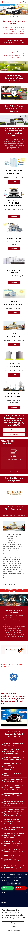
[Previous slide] (10, 16)
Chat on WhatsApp (6, 888)
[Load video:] (14, 716)
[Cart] (23, 2)
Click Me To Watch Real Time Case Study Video (14, 590)
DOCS (2, 895)
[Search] (21, 2)
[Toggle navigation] (26, 2)
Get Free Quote (20, 888)
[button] (14, 744)
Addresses (3, 902)
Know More (14, 434)
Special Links (4, 899)
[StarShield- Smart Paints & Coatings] (5, 2)
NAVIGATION (4, 892)
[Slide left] (10, 471)
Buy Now (14, 430)
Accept (13, 923)
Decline (13, 927)
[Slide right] (17, 471)
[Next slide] (17, 16)
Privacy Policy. (11, 919)
